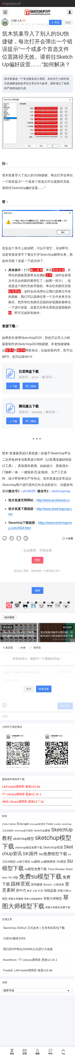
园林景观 (20, 884)
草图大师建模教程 (33, 898)
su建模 (35, 861)
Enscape (23, 824)
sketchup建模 (42, 830)
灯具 (40, 890)
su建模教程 (48, 861)
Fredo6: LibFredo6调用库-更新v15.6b (27, 970)
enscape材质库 (37, 824)
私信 (68, 22)
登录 (28, 688)
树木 (29, 890)
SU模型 (61, 861)
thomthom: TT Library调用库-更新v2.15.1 (30, 959)
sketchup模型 (23, 839)
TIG (10, 877)
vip (15, 877)
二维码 (32, 386)
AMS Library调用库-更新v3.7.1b (23, 801)
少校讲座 (58, 884)
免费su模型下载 (40, 876)
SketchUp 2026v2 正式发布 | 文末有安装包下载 (34, 927)
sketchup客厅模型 (23, 830)
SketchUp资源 (53, 847)
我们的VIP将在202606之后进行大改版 (28, 949)
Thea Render (56, 869)
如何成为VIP (13, 4)
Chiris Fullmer (9, 824)
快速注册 (44, 688)
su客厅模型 (23, 861)
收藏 (69, 538)
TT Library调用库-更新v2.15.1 (21, 794)
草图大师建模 (15, 898)
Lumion (57, 824)
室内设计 (47, 884)
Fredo (49, 824)
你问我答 (9, 617)
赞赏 (37, 560)
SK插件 (30, 853)
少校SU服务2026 (14, 938)
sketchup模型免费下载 (28, 847)
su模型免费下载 (36, 869)
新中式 (21, 890)
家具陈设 (7, 627)
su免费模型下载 (53, 853)
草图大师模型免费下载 (57, 907)
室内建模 (36, 884)
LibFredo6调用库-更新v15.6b (21, 786)
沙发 (35, 890)
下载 (14, 386)
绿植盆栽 (50, 890)
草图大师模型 (52, 898)
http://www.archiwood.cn (53, 500)
